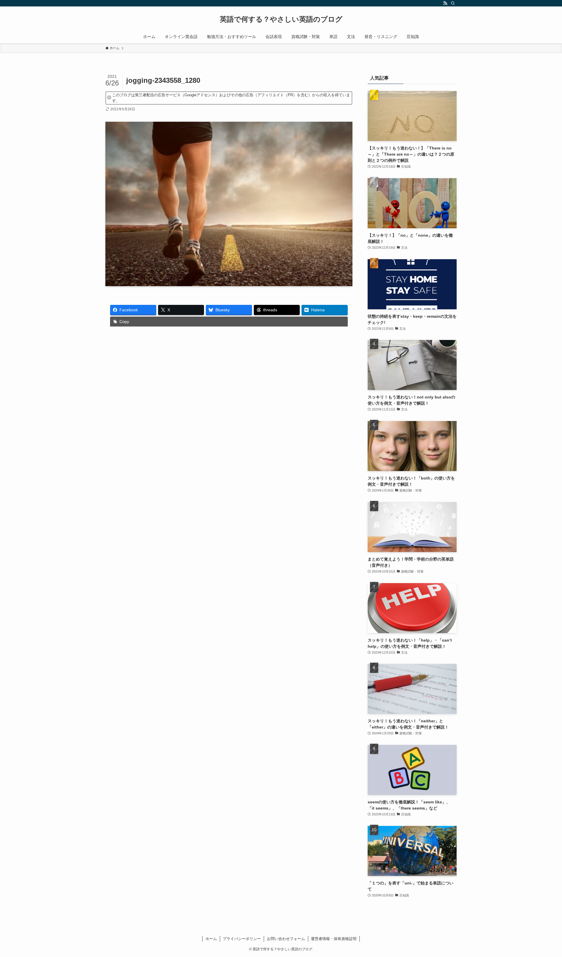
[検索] (453, 3)
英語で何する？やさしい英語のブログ (281, 19)
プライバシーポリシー (242, 939)
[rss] (445, 3)
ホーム (211, 939)
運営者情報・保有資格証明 (334, 939)
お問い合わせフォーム (286, 939)
